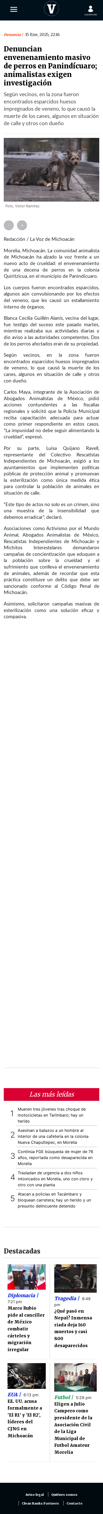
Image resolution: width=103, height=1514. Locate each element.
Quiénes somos (64, 1494)
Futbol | (64, 1397)
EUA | (15, 1395)
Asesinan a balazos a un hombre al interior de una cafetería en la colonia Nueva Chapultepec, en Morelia (53, 1136)
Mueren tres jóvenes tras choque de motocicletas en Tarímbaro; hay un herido (52, 1115)
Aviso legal (35, 1494)
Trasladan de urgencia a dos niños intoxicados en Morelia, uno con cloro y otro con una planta (55, 1178)
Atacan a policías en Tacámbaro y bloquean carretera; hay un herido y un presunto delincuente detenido (54, 1200)
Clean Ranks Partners (40, 1503)
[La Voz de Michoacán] (51, 7)
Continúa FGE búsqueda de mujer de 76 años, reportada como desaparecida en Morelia (55, 1157)
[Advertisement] (51, 847)
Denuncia (13, 34)
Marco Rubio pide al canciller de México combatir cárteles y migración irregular (26, 1328)
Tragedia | (67, 1298)
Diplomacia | (23, 1295)
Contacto (74, 1503)
